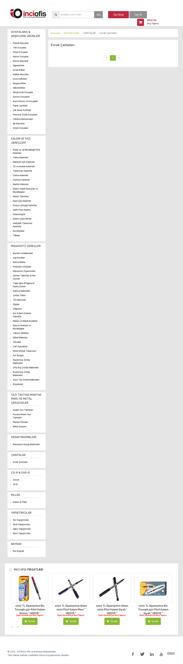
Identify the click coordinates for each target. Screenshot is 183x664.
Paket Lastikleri (20, 106)
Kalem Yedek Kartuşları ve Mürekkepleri (25, 190)
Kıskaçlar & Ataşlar (22, 266)
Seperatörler (18, 65)
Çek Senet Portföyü (22, 110)
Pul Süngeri (18, 355)
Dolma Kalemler (20, 175)
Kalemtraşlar (19, 214)
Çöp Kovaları (19, 258)
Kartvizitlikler (19, 262)
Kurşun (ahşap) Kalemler (25, 205)
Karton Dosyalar (21, 56)
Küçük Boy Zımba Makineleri (21, 361)
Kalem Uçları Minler (22, 219)
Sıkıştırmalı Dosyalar (23, 92)
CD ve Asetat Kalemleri (24, 166)
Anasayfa (55, 33)
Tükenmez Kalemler (22, 171)
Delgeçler (17, 309)
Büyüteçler (18, 384)
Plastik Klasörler (21, 43)
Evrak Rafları (19, 70)
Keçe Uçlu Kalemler (22, 201)
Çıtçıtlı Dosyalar (20, 128)
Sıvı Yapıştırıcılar (21, 520)
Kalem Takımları (21, 196)
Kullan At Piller (20, 502)
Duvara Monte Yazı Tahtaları (22, 416)
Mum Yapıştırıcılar (21, 533)
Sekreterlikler (19, 88)
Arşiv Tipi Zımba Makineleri (26, 380)
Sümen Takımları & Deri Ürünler (24, 277)
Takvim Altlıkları (21, 333)
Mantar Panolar (20, 422)
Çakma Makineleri (21, 291)
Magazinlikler (19, 83)
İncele (31, 621)
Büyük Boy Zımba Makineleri (21, 374)
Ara (98, 14)
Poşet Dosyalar (20, 52)
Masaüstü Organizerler (24, 271)
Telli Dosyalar (19, 47)
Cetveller (17, 342)
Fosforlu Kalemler (21, 180)
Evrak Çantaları (20, 462)
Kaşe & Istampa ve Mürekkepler (22, 327)
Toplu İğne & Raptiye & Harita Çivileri (23, 285)
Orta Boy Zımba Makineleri (26, 367)
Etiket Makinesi (20, 337)
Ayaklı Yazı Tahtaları (23, 410)
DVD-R (16, 480)
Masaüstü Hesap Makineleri (26, 444)
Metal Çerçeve (19, 426)
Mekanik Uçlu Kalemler (24, 162)
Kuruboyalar (18, 231)
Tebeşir (16, 235)
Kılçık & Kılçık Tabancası (24, 351)
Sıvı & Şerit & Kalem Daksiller (22, 315)
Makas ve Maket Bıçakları (25, 321)
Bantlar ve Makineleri (23, 253)
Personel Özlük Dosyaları (25, 114)
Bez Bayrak (18, 551)
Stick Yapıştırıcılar (21, 524)
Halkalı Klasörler (21, 74)
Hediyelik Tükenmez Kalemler (22, 225)
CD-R (15, 484)
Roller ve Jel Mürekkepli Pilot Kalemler (26, 151)
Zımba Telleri (19, 295)
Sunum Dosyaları (21, 97)
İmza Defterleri (20, 79)
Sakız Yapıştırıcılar (22, 529)
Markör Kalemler (21, 184)
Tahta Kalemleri (20, 157)
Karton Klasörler (20, 61)
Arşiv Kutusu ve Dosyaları (25, 101)
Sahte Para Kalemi (22, 210)
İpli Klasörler (19, 123)
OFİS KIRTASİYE (71, 33)
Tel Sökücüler (19, 300)
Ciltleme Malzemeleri (23, 119)
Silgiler (16, 304)
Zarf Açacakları (20, 346)
